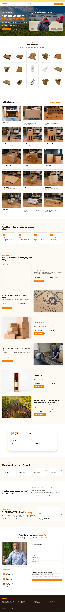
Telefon (48, 551)
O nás (40, 3)
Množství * (33, 559)
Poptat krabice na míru (38, 333)
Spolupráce (36, 3)
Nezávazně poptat (6, 29)
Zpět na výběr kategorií (38, 544)
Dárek (35, 446)
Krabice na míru (52, 601)
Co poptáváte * (34, 555)
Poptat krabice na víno (38, 280)
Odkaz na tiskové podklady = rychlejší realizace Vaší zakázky (42, 572)
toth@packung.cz (7, 587)
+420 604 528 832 (20, 602)
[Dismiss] (63, 610)
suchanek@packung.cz (21, 601)
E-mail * (33, 551)
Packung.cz (35, 599)
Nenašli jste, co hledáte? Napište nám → (56, 102)
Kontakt (44, 3)
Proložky (50, 602)
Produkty (24, 3)
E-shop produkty (37, 443)
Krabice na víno (51, 599)
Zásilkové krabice (52, 604)
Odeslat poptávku (46, 579)
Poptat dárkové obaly (38, 386)
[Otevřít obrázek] (7, 56)
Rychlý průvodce (30, 3)
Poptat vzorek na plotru (7, 360)
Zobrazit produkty (16, 29)
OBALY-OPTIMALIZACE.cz (37, 602)
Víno (12, 443)
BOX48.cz (35, 601)
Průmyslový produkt (15, 446)
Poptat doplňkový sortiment (39, 414)
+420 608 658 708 (7, 586)
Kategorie (19, 3)
